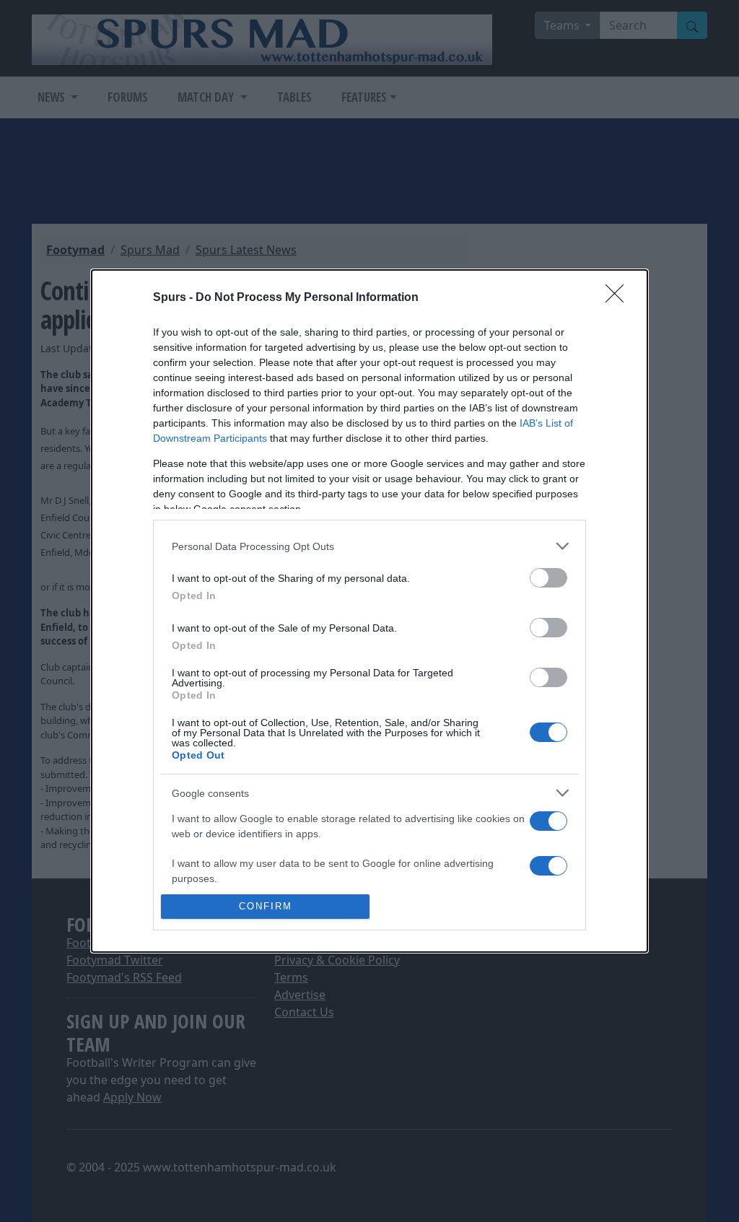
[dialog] (369, 611)
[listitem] (369, 546)
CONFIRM (265, 906)
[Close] (619, 298)
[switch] (548, 578)
